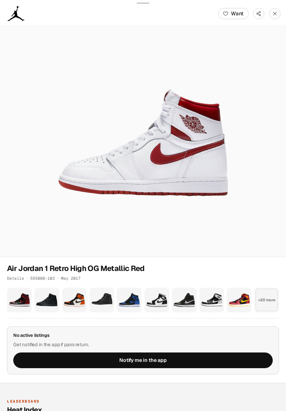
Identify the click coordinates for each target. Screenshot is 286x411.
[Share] (258, 13)
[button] (143, 141)
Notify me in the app (143, 360)
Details (15, 278)
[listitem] (19, 300)
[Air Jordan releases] (16, 14)
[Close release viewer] (274, 13)
